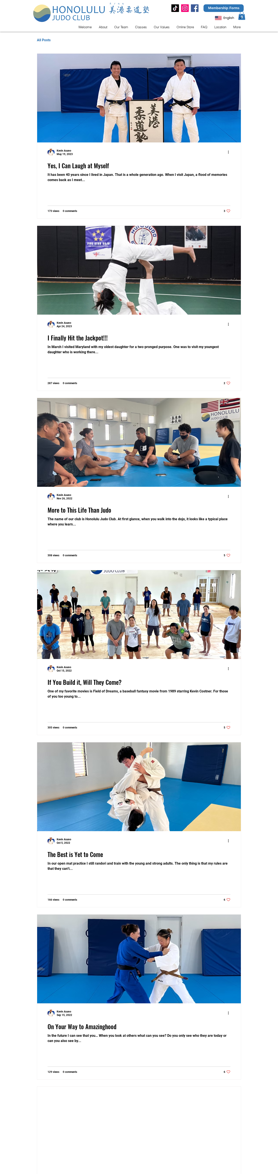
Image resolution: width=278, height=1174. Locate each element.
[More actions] (229, 152)
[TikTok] (175, 8)
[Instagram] (185, 8)
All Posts (44, 40)
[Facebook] (195, 8)
